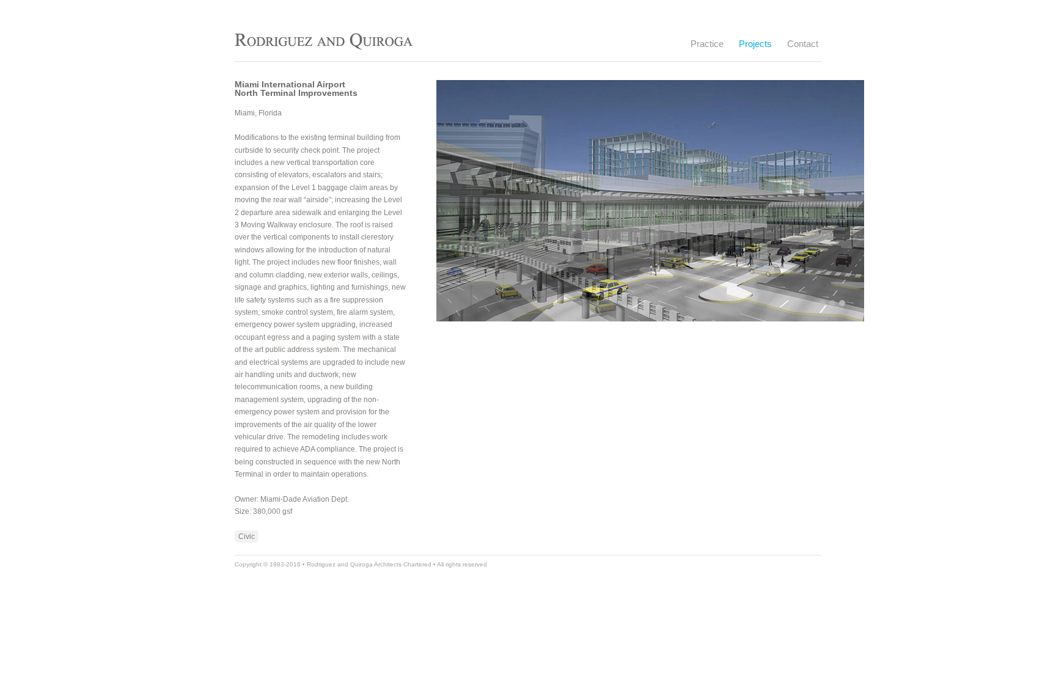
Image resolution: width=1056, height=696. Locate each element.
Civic (246, 536)
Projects (755, 42)
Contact (802, 43)
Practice (707, 42)
